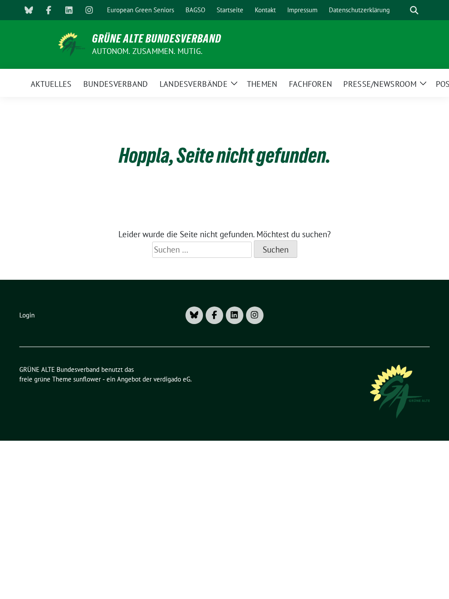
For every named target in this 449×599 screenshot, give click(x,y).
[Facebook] (48, 10)
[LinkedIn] (69, 10)
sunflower (87, 379)
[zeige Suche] (414, 10)
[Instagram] (89, 10)
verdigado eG (171, 379)
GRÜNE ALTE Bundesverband (156, 38)
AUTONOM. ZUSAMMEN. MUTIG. (147, 51)
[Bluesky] (28, 10)
